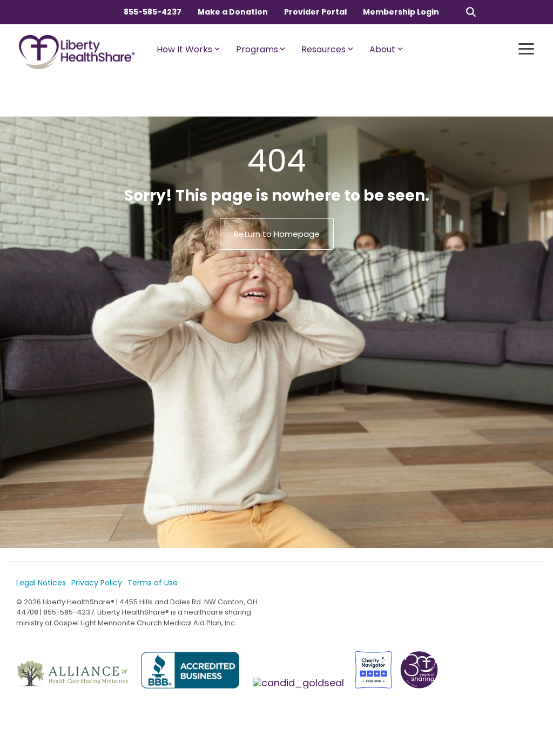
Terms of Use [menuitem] (152, 582)
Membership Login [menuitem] (401, 11)
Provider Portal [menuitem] (315, 11)
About (382, 49)
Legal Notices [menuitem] (41, 582)
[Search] (471, 11)
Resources (323, 49)
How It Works (184, 49)
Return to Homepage (277, 234)
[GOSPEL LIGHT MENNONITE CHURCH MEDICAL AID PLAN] (300, 683)
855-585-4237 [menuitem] (152, 11)
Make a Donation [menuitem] (233, 11)
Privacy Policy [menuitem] (96, 582)
